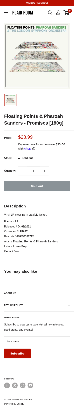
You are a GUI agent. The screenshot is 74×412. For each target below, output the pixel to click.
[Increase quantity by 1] (44, 171)
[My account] (58, 12)
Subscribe (17, 353)
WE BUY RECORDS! (37, 3)
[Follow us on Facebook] (7, 385)
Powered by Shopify (14, 404)
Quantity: (10, 170)
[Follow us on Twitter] (15, 385)
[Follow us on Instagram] (22, 385)
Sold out (37, 186)
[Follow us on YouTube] (30, 385)
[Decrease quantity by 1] (22, 171)
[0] (66, 12)
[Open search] (50, 12)
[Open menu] (6, 12)
